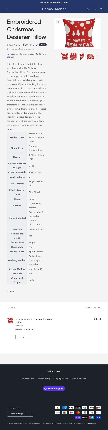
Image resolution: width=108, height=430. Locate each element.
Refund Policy (44, 378)
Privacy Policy (28, 378)
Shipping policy (90, 423)
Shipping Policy (60, 378)
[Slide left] (57, 56)
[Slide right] (98, 56)
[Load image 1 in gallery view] (64, 56)
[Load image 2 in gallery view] (73, 56)
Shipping (10, 49)
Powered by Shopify (32, 423)
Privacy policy (61, 423)
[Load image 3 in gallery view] (81, 56)
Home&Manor (19, 423)
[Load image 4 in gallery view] (90, 56)
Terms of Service (78, 378)
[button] (6, 9)
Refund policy (48, 423)
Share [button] (12, 291)
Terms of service (75, 423)
